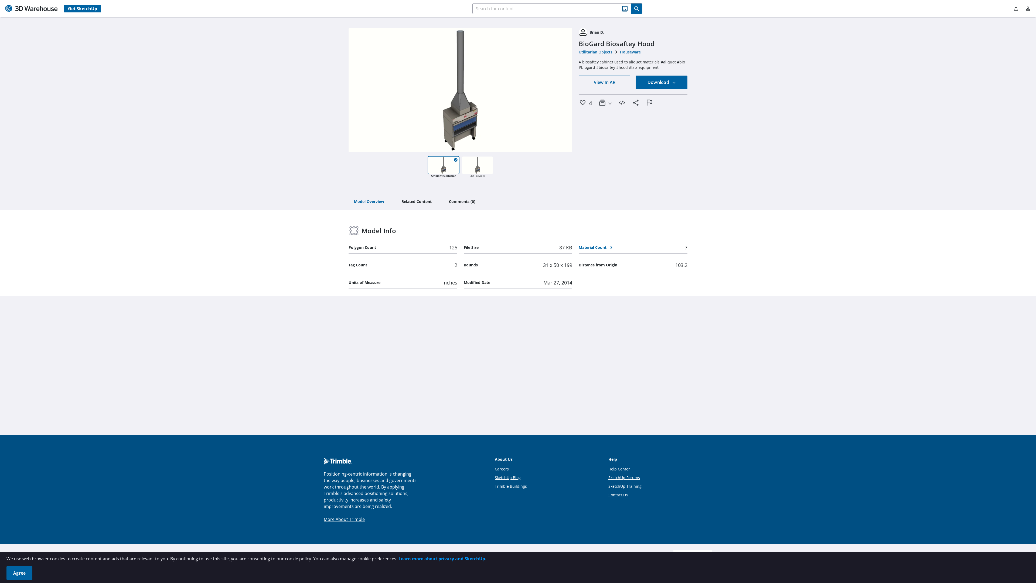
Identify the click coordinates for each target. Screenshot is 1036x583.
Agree (19, 573)
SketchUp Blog (508, 477)
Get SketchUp (82, 9)
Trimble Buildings (511, 486)
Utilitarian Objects (595, 52)
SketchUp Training (625, 486)
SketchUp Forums (624, 477)
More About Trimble (344, 519)
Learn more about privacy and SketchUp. (442, 559)
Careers (502, 469)
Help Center (619, 469)
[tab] (369, 202)
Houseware (630, 52)
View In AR (604, 82)
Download (659, 82)
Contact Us (618, 494)
